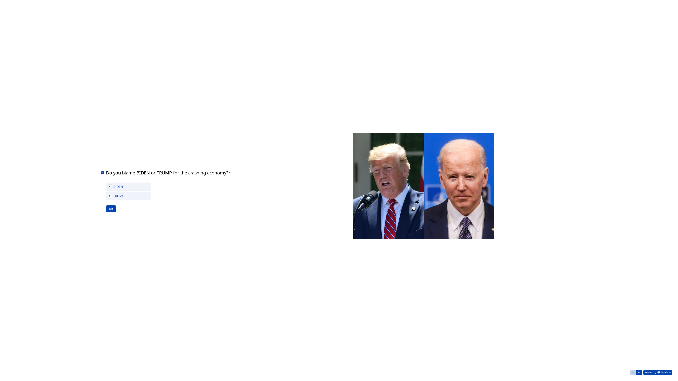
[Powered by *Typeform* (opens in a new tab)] (657, 372)
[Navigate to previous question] (633, 372)
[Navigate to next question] (639, 372)
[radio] (128, 186)
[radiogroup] (128, 191)
